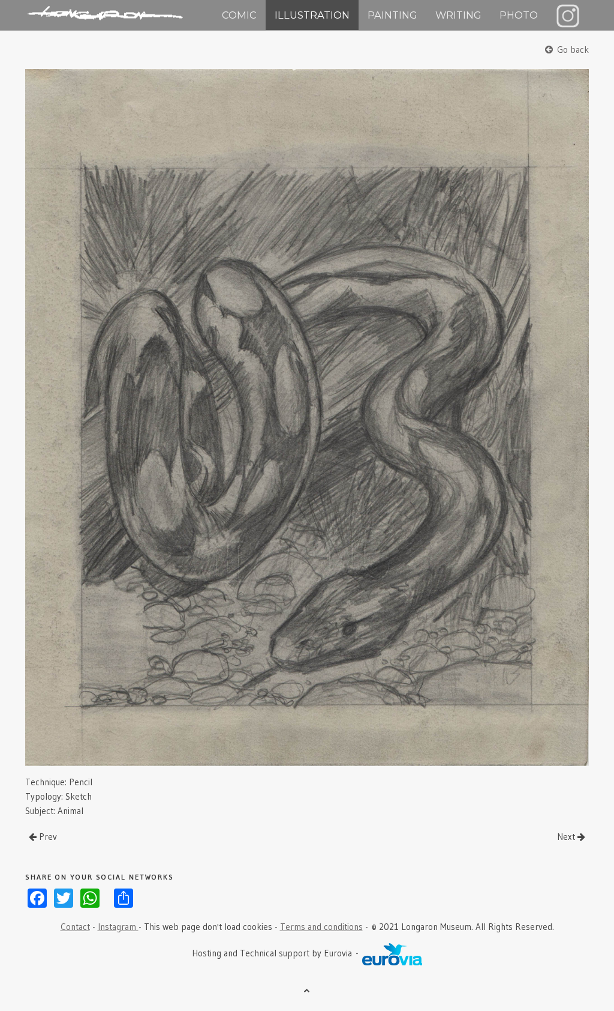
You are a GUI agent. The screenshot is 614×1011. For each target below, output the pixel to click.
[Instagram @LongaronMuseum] (568, 15)
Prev (47, 836)
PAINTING (392, 15)
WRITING (458, 15)
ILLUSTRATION (312, 15)
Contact (75, 926)
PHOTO (518, 15)
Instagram (118, 926)
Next (567, 836)
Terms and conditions (321, 926)
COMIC (239, 15)
